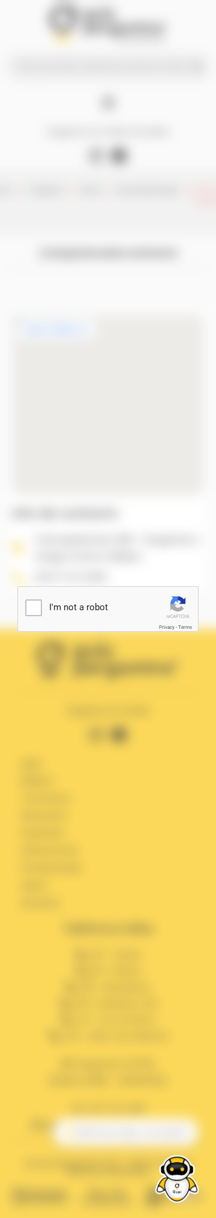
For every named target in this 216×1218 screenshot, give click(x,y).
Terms (185, 627)
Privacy (167, 627)
